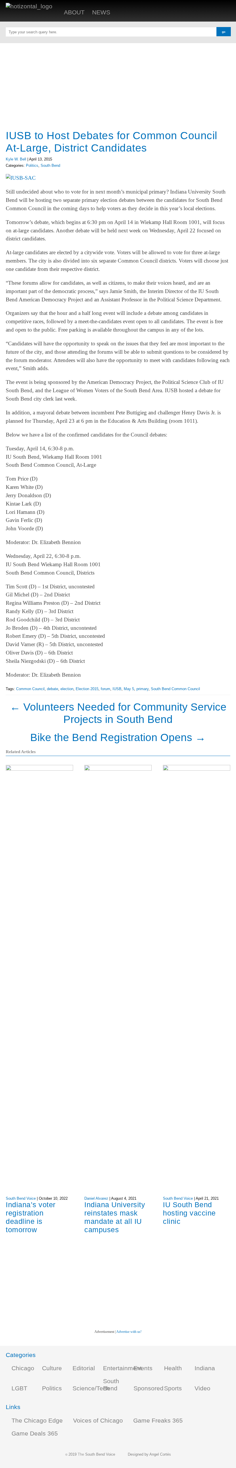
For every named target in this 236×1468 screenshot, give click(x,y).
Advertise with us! (129, 1331)
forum (105, 689)
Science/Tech (91, 1388)
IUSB (117, 689)
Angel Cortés (160, 1454)
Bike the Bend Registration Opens (118, 737)
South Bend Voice (21, 1198)
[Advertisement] (118, 83)
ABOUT (74, 12)
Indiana (205, 1368)
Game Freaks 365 (158, 1420)
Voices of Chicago (98, 1420)
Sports (173, 1388)
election (66, 689)
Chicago (23, 1368)
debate (52, 689)
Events (143, 1368)
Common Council (30, 689)
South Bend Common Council (175, 689)
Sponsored (148, 1388)
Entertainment (122, 1368)
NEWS (101, 12)
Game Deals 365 (35, 1433)
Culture (52, 1368)
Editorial (84, 1368)
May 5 (129, 689)
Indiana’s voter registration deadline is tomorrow (31, 1217)
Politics (32, 165)
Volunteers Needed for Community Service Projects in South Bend (118, 713)
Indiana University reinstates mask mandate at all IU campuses (114, 1217)
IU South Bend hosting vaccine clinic (189, 1213)
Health (173, 1368)
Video (202, 1388)
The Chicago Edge (37, 1420)
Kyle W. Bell (16, 159)
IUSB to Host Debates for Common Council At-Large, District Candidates (111, 141)
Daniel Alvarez (96, 1198)
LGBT (19, 1388)
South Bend (50, 165)
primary (142, 689)
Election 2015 (87, 689)
